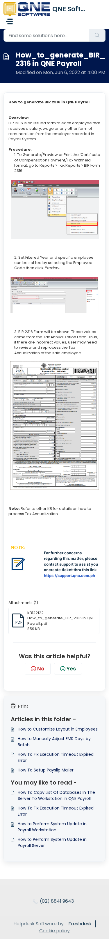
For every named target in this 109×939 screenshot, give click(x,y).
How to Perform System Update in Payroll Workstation (52, 827)
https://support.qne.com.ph (69, 575)
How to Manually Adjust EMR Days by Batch (54, 742)
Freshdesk (80, 923)
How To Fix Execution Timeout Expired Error (56, 757)
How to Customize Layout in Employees (58, 729)
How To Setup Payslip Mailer (46, 770)
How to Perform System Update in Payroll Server (52, 842)
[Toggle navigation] (9, 21)
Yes (71, 668)
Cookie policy (54, 930)
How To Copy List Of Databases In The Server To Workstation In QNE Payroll (56, 795)
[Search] (97, 35)
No (40, 668)
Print (23, 706)
